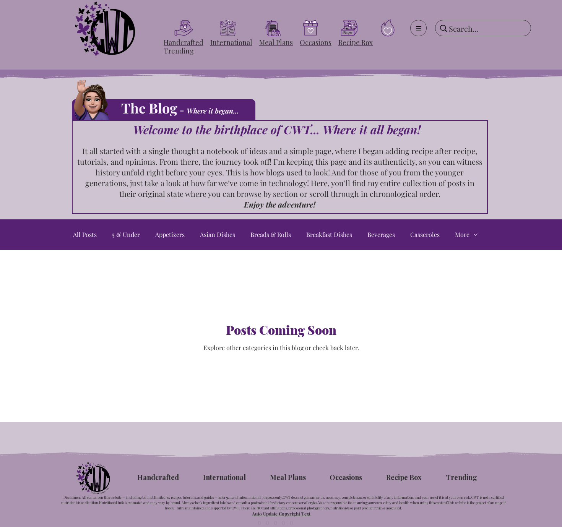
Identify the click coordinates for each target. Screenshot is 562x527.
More (462, 234)
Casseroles (425, 234)
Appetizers (170, 234)
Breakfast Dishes (329, 234)
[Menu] (418, 28)
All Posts (85, 234)
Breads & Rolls (270, 234)
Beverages (381, 234)
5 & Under (126, 234)
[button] (183, 42)
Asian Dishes (217, 234)
